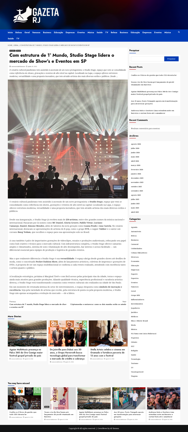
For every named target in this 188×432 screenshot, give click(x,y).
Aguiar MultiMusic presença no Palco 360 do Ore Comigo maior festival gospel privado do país (26, 352)
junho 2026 (135, 152)
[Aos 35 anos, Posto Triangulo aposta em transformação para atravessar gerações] (128, 398)
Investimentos (137, 304)
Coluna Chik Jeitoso (139, 253)
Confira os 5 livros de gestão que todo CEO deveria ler (154, 75)
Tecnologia (135, 359)
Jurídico (134, 312)
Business (47, 32)
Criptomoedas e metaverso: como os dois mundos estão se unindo (98, 303)
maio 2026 (135, 157)
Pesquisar (134, 50)
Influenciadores (137, 299)
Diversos (135, 257)
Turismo (134, 363)
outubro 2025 (136, 186)
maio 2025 (135, 208)
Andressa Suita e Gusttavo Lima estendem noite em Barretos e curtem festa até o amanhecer (152, 111)
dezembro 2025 (137, 178)
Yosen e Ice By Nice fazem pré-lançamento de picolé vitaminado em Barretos (152, 83)
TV (106, 32)
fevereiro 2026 (137, 169)
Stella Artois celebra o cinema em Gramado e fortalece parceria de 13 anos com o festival (107, 352)
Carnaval (134, 244)
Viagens (134, 376)
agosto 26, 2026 (29, 417)
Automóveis (136, 231)
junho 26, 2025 (32, 66)
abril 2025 (135, 212)
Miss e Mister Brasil (139, 321)
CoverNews (102, 428)
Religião (134, 350)
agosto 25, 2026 (29, 359)
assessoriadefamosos (18, 66)
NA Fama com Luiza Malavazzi (143, 333)
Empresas (70, 32)
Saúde (100, 32)
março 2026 (135, 165)
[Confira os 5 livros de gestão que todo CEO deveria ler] (24, 398)
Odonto (134, 342)
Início (10, 32)
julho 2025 (135, 199)
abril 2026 (135, 161)
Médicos (134, 316)
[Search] (179, 32)
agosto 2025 (136, 195)
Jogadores (135, 308)
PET (132, 346)
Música (91, 32)
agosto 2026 (136, 144)
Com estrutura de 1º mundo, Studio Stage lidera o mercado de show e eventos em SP (37, 304)
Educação (58, 32)
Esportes (135, 278)
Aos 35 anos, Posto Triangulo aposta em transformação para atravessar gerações (154, 102)
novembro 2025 (137, 182)
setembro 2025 (137, 191)
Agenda (134, 227)
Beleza (18, 32)
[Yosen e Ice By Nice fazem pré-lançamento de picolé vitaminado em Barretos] (59, 398)
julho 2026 (135, 148)
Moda (133, 325)
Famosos (36, 32)
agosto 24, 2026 (133, 419)
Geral (27, 32)
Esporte (134, 274)
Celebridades (136, 248)
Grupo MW (135, 295)
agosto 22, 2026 (69, 362)
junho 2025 (135, 203)
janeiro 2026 (136, 174)
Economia (135, 261)
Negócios (135, 338)
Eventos (81, 32)
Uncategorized (137, 372)
